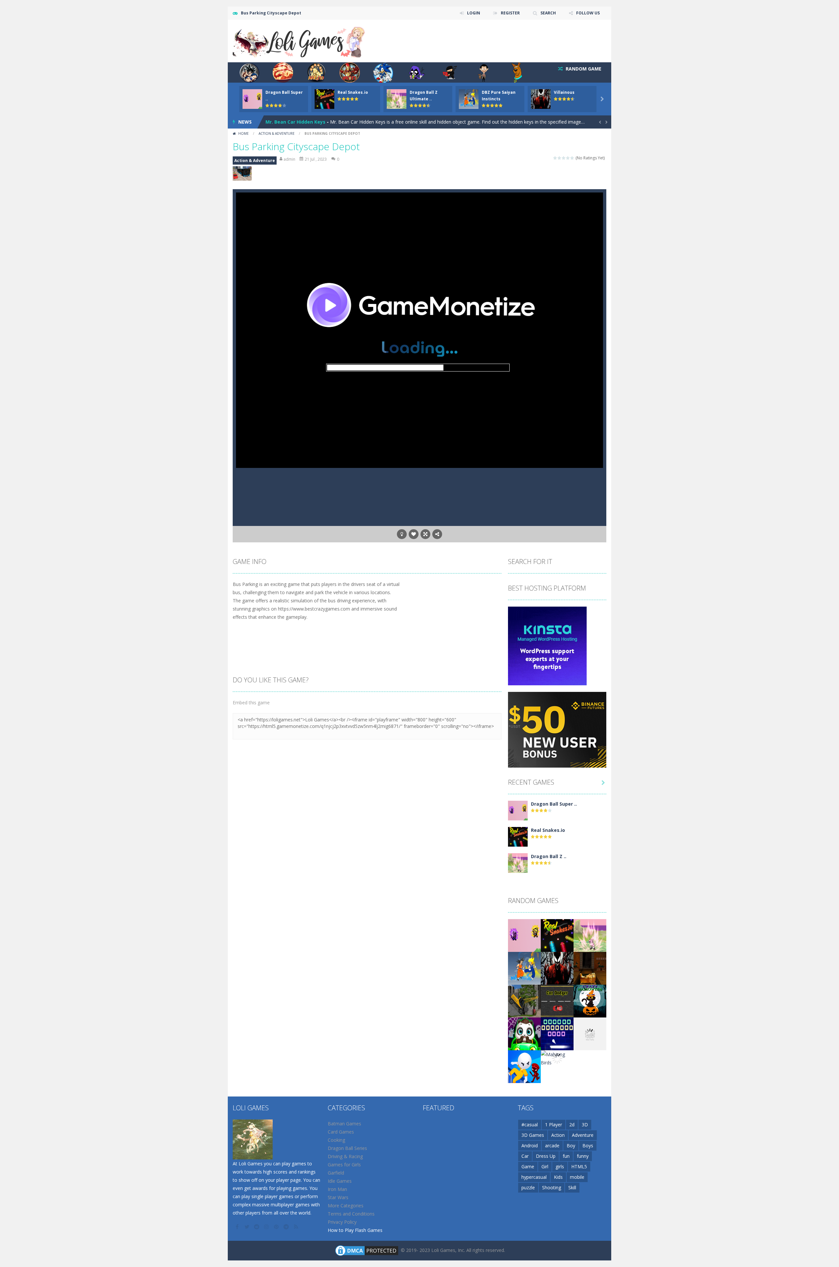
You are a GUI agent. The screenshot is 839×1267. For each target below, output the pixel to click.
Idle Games (340, 1181)
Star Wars (338, 1197)
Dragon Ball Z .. (548, 856)
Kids (558, 1177)
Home (243, 133)
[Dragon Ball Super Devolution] (518, 810)
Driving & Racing (345, 1156)
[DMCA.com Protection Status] (367, 1250)
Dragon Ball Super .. (554, 804)
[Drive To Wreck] (524, 1000)
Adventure (583, 1135)
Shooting (551, 1187)
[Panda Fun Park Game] (524, 1033)
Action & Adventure (277, 133)
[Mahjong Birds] (557, 1058)
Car (525, 1156)
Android (529, 1145)
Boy (571, 1145)
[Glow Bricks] (557, 1033)
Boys (587, 1145)
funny (583, 1156)
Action (558, 1135)
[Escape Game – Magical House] (590, 968)
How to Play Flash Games (355, 1230)
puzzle (528, 1187)
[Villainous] (557, 968)
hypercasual (534, 1177)
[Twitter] (247, 1227)
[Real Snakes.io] (518, 836)
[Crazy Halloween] (590, 1000)
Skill (572, 1187)
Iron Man (337, 1189)
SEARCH (548, 13)
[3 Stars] (564, 158)
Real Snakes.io (353, 92)
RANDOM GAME (582, 69)
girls (560, 1166)
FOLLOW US (588, 13)
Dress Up (546, 1156)
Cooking (336, 1140)
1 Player (553, 1124)
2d (572, 1124)
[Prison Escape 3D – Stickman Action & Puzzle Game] (524, 1066)
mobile (577, 1177)
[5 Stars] (572, 158)
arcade (552, 1145)
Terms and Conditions (351, 1214)
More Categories (345, 1205)
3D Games (532, 1135)
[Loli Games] (299, 40)
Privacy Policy (342, 1222)
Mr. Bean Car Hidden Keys (295, 122)
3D (585, 1124)
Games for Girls (344, 1164)
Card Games (341, 1132)
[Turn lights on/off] (402, 534)
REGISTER (510, 13)
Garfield (336, 1173)
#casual (529, 1124)
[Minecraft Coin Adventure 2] (590, 1033)
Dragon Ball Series (347, 1148)
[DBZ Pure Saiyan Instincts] (524, 968)
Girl (544, 1166)
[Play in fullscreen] (425, 534)
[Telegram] (287, 1227)
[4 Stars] (568, 158)
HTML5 (579, 1166)
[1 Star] (555, 158)
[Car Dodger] (557, 1000)
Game (527, 1166)
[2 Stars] (559, 158)
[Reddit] (257, 1227)
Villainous (564, 92)
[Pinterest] (277, 1227)
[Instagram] (267, 1227)
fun (566, 1156)
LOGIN (473, 13)
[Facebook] (238, 1227)
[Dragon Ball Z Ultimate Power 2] (518, 862)
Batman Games (344, 1123)
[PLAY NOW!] (252, 98)
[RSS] (297, 1227)
